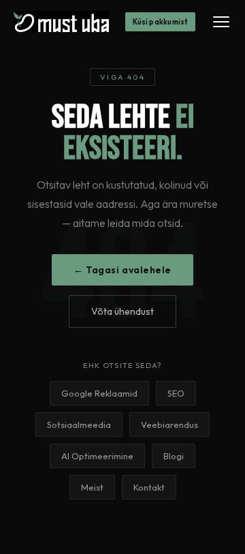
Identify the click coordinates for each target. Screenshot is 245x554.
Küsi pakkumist (160, 22)
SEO (175, 393)
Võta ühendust (122, 311)
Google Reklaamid (99, 393)
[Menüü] (221, 22)
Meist (92, 487)
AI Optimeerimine (97, 455)
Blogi (173, 455)
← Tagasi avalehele (123, 270)
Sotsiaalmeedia (79, 424)
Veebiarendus (169, 424)
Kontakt (149, 487)
